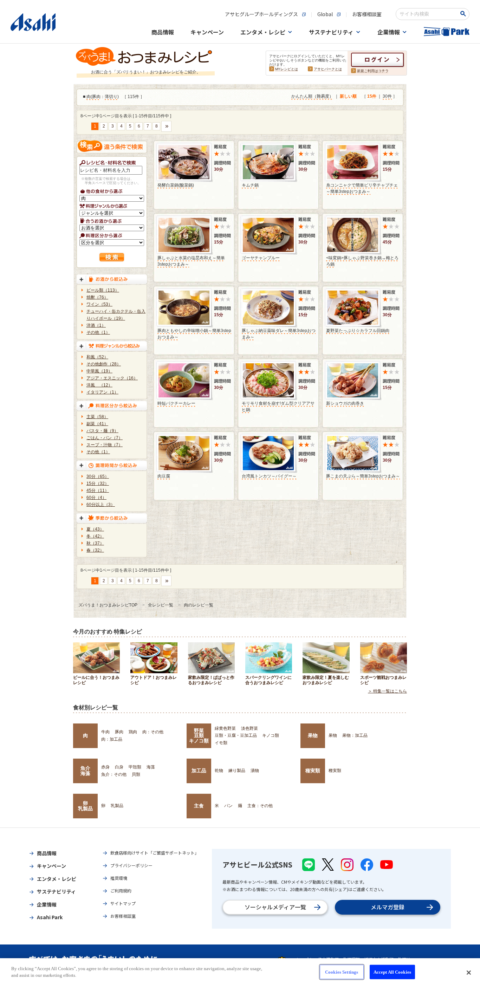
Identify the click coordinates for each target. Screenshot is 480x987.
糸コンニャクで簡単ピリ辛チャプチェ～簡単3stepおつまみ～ (362, 188)
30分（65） (97, 476)
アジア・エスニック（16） (112, 378)
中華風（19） (99, 371)
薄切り (111, 96)
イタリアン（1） (102, 392)
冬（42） (95, 536)
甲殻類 (135, 767)
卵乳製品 (85, 805)
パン (228, 805)
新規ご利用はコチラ (373, 71)
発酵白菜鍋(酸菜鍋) (175, 185)
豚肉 (96, 96)
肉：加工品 (111, 739)
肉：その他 (152, 731)
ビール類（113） (102, 290)
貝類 (136, 774)
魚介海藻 (85, 770)
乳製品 (117, 805)
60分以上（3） (100, 504)
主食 (199, 806)
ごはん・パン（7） (104, 437)
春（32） (95, 550)
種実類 (312, 770)
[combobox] (428, 14)
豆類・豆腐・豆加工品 (236, 735)
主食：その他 (260, 805)
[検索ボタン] (464, 14)
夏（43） (95, 529)
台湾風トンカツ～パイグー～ (269, 476)
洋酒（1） (96, 325)
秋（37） (95, 543)
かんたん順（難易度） (312, 96)
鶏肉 (133, 731)
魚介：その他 (114, 774)
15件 (371, 96)
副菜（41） (97, 423)
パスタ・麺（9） (102, 430)
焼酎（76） (97, 297)
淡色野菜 (249, 728)
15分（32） (97, 483)
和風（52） (97, 357)
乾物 (219, 770)
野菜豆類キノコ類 (199, 736)
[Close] (468, 972)
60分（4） (96, 497)
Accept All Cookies (392, 972)
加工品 (199, 770)
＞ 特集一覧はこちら (387, 691)
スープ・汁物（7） (104, 444)
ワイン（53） (99, 304)
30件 (387, 96)
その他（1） (98, 332)
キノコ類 (270, 735)
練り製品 (236, 770)
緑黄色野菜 (225, 728)
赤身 (105, 767)
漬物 (255, 770)
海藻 (151, 767)
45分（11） (97, 490)
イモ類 (221, 742)
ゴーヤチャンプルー (261, 257)
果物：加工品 (355, 735)
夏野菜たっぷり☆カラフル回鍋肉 (357, 330)
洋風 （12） (99, 385)
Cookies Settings (341, 972)
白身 (119, 767)
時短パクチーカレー (176, 403)
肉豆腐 (163, 476)
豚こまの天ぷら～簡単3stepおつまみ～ (363, 476)
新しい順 (348, 96)
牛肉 (105, 731)
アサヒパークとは (328, 69)
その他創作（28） (103, 364)
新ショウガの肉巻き (345, 403)
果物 (313, 735)
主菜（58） (97, 416)
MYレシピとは (286, 69)
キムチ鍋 (250, 185)
